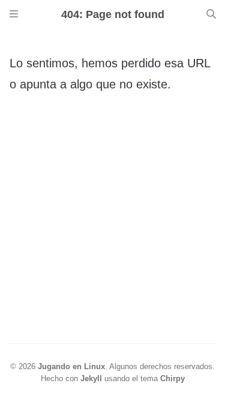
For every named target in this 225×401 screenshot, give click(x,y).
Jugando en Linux (71, 366)
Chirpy (172, 378)
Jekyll (91, 378)
